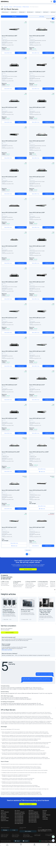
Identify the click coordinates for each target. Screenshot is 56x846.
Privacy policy (45, 817)
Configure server (21, 52)
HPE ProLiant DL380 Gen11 (34, 814)
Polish (42, 830)
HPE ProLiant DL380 (32, 819)
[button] (54, 589)
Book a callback (28, 831)
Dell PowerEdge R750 (19, 817)
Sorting (42, 16)
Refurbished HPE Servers (33, 813)
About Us (44, 812)
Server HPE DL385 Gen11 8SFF (9, 418)
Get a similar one (35, 545)
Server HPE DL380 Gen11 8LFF (37, 282)
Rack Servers (3, 813)
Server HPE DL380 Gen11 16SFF (37, 246)
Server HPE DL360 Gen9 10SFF (37, 527)
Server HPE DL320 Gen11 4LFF (9, 317)
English (43, 829)
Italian (39, 830)
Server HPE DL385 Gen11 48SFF (10, 351)
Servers (2, 810)
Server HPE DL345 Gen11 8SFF (9, 176)
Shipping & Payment (46, 814)
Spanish (44, 830)
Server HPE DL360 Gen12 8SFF (9, 246)
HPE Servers (31, 810)
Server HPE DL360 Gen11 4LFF (37, 176)
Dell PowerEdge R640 (19, 822)
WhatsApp (5, 830)
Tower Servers (3, 814)
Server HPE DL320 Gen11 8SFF (9, 107)
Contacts (44, 813)
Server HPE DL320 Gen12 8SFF (9, 212)
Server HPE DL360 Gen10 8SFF (37, 35)
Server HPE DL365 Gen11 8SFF (37, 212)
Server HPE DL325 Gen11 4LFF (37, 384)
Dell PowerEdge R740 (19, 820)
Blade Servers (3, 816)
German (49, 829)
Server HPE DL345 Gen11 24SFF (37, 107)
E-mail (14, 830)
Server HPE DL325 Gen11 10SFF (37, 351)
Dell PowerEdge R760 (19, 814)
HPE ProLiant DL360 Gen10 (34, 817)
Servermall (45, 810)
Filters (15, 16)
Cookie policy (45, 819)
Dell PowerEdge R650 (19, 819)
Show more (28, 550)
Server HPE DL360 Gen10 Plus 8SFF (11, 490)
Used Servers (3, 819)
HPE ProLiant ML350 (33, 822)
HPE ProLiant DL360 (32, 820)
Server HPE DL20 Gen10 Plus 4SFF (38, 490)
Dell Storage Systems (19, 823)
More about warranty (7, 649)
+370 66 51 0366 (22, 827)
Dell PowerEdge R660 (19, 816)
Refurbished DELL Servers (20, 813)
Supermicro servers (4, 820)
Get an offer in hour (8, 52)
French (46, 829)
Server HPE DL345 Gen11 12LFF (37, 418)
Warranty (44, 816)
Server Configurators (5, 812)
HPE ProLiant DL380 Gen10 (34, 816)
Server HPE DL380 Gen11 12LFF (37, 71)
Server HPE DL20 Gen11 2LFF (9, 527)
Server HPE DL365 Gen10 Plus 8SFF (11, 452)
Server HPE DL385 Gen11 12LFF (37, 317)
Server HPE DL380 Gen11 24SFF (10, 282)
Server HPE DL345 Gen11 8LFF (9, 141)
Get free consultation (28, 569)
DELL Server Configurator (19, 812)
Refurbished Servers (5, 817)
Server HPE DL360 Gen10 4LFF (37, 141)
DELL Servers (17, 810)
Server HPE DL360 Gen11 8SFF (9, 35)
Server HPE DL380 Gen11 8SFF (9, 71)
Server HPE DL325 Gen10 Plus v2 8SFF (39, 452)
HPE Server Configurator (33, 812)
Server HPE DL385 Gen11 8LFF (9, 384)
